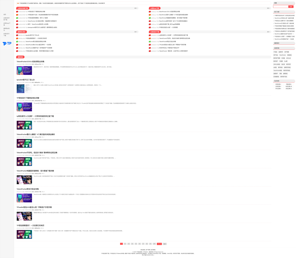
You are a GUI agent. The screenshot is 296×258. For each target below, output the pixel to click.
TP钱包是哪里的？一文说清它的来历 (32, 38)
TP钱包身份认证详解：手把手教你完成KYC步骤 (35, 51)
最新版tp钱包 (6, 29)
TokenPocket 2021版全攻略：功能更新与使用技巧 (37, 21)
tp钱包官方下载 (6, 34)
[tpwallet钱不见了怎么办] (24, 88)
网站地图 (143, 249)
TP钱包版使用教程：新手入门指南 (32, 18)
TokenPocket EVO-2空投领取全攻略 (164, 11)
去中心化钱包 (277, 64)
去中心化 (288, 58)
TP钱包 (275, 52)
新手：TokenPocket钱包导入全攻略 (32, 24)
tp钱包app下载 (7, 24)
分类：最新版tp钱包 (36, 82)
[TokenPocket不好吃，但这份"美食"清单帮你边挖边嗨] (24, 161)
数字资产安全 (284, 76)
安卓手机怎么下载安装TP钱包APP (164, 48)
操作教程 (153, 249)
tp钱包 (275, 67)
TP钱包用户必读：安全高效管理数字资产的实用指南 (37, 15)
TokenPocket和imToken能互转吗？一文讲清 (34, 44)
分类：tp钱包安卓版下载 (37, 100)
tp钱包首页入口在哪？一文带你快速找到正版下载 (168, 35)
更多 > (136, 8)
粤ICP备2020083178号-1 (148, 255)
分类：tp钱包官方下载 (36, 118)
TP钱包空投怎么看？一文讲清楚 (163, 27)
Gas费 (285, 61)
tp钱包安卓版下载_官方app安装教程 (164, 24)
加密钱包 (285, 73)
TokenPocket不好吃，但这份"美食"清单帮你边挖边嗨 (169, 38)
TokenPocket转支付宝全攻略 (162, 41)
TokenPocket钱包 (278, 70)
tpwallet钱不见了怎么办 (28, 35)
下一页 (159, 244)
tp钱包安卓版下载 (6, 18)
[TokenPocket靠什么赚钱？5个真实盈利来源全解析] (24, 143)
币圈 (280, 73)
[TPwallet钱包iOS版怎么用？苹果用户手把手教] (24, 216)
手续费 (281, 61)
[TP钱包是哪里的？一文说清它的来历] (24, 234)
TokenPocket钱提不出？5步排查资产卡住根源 (34, 48)
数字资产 (276, 61)
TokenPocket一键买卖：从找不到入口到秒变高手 (168, 51)
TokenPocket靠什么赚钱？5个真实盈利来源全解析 (168, 15)
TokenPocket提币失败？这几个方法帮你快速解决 (168, 21)
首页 (5, 14)
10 (154, 243)
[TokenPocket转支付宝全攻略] (24, 198)
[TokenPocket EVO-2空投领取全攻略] (24, 70)
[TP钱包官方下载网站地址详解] (24, 106)
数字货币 (288, 64)
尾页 (165, 244)
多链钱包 (289, 55)
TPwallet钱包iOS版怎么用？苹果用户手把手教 (167, 44)
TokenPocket (282, 55)
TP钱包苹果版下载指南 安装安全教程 (284, 26)
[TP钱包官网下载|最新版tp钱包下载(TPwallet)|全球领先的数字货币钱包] (7, 6)
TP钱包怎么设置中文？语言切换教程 (284, 20)
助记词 (283, 64)
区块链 (283, 58)
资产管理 (287, 52)
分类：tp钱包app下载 (36, 64)
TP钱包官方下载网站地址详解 (31, 11)
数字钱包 (280, 67)
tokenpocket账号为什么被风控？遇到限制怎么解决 (37, 27)
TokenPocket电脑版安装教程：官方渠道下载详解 (168, 18)
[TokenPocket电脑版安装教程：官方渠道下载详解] (24, 179)
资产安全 (276, 55)
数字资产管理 (277, 58)
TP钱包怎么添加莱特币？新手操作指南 (285, 31)
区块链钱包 (276, 76)
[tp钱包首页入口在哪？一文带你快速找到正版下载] (24, 125)
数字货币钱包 (287, 70)
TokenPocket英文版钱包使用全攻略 (31, 41)
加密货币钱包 (287, 67)
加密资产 (276, 73)
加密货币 (281, 52)
